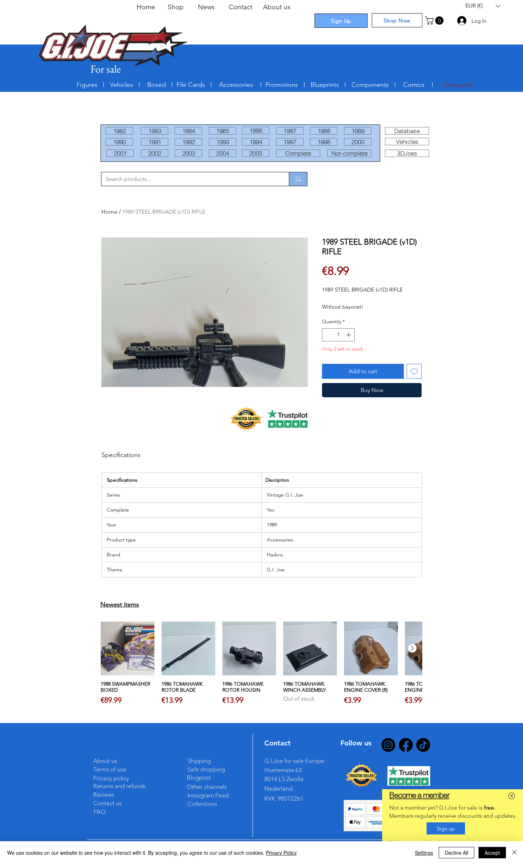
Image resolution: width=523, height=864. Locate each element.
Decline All (456, 852)
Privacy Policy (281, 852)
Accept (492, 852)
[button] (511, 795)
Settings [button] (424, 852)
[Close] (514, 852)
